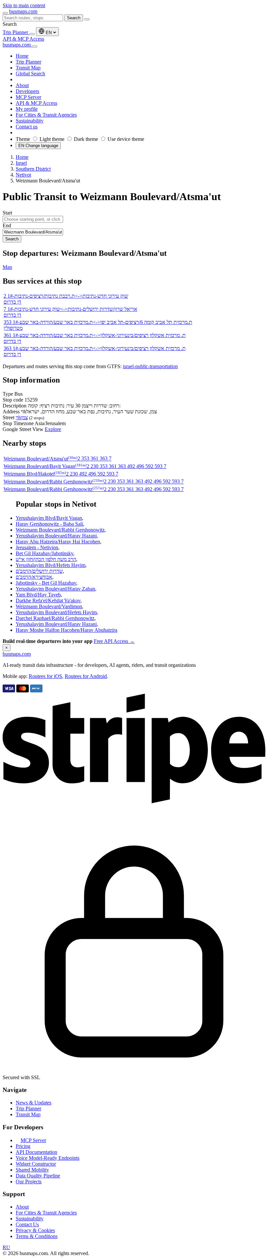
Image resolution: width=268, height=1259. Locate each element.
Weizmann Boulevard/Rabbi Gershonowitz (60, 530)
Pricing (23, 1146)
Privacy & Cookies (35, 1230)
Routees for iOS (45, 676)
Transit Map (28, 1114)
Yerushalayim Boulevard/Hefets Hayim (56, 612)
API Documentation (36, 1152)
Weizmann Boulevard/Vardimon (49, 606)
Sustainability (29, 1218)
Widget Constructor (36, 1164)
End (7, 225)
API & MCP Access (23, 39)
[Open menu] (5, 13)
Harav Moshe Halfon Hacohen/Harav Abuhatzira (66, 630)
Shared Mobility (32, 1170)
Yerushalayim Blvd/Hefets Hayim (50, 565)
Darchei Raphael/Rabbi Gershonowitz (55, 618)
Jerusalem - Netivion (37, 547)
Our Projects (29, 1181)
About (22, 1207)
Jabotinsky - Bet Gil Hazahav (46, 583)
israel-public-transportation (150, 366)
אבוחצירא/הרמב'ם (34, 577)
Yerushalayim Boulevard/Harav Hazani (56, 535)
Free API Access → (114, 641)
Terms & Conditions (37, 1236)
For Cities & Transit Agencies (46, 1212)
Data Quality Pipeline (38, 1175)
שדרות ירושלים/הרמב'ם (39, 571)
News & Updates (33, 1102)
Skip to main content (24, 5)
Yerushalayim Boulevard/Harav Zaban (55, 589)
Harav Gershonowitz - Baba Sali (49, 524)
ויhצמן (22, 417)
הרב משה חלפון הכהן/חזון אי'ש (46, 559)
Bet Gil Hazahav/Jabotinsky (44, 553)
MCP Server (33, 1140)
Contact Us (27, 1224)
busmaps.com (23, 11)
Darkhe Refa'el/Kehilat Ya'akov (48, 600)
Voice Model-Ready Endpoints (47, 1158)
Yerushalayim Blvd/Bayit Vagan (49, 518)
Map (7, 267)
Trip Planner (16, 32)
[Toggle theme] (32, 34)
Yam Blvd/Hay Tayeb (38, 594)
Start (7, 213)
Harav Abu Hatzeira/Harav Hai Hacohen (58, 541)
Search (73, 17)
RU (6, 1247)
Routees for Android (86, 676)
